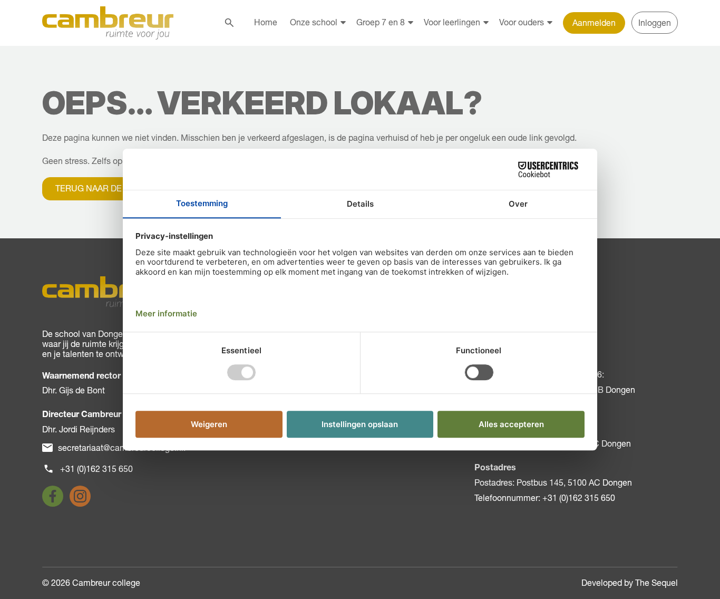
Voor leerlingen (452, 22)
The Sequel (656, 582)
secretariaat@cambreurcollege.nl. (122, 447)
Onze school (313, 22)
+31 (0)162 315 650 (96, 468)
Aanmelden (594, 22)
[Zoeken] (229, 22)
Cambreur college (106, 582)
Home (265, 22)
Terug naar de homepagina (117, 188)
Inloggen (654, 22)
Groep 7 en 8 (380, 22)
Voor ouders (521, 22)
